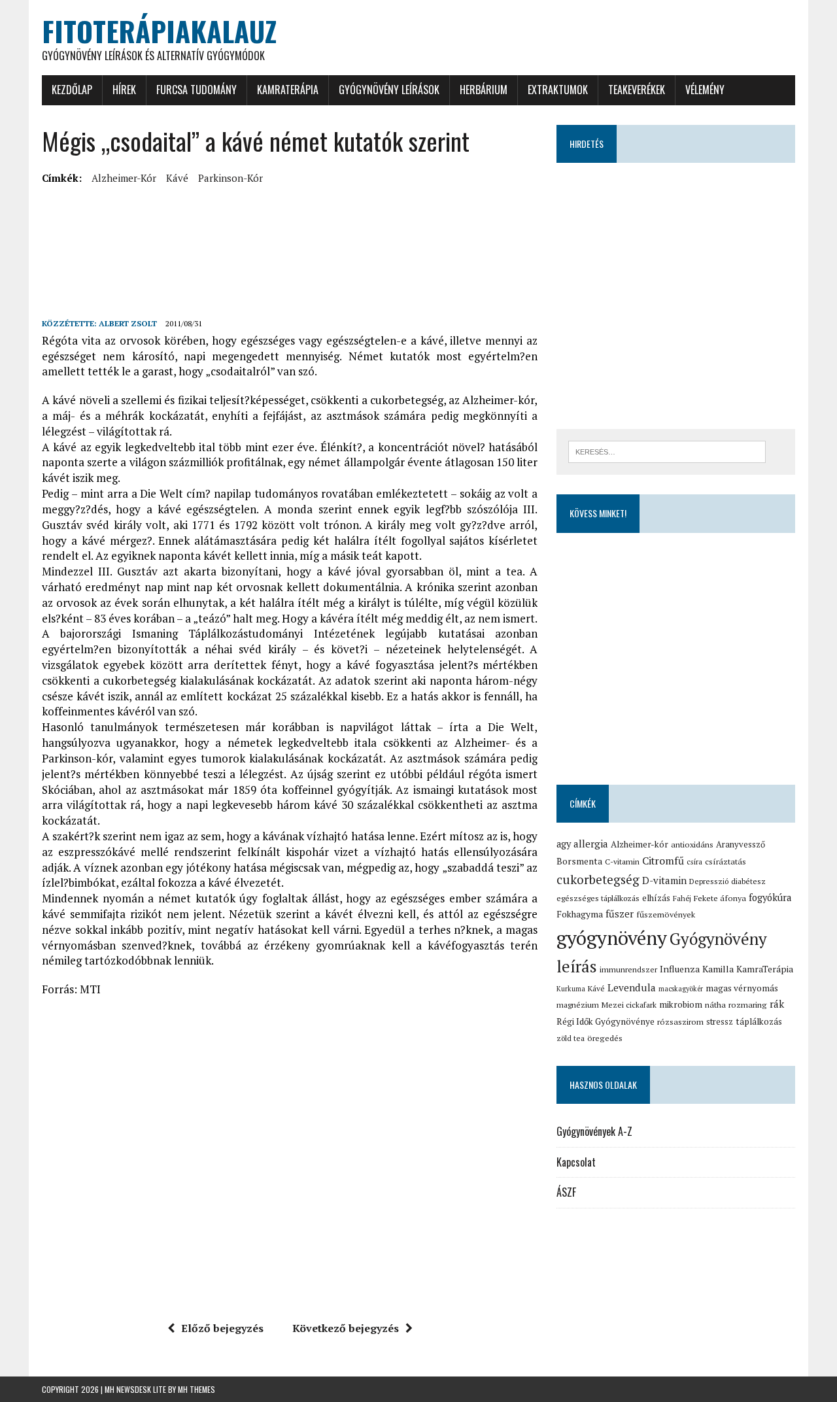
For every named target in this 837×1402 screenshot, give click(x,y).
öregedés (605, 1038)
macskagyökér (680, 988)
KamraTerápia (287, 89)
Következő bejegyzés (345, 1328)
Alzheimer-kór (124, 177)
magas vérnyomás (742, 988)
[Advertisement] (280, 218)
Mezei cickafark (629, 1005)
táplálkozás (759, 1021)
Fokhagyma (579, 914)
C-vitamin (622, 861)
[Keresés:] (667, 450)
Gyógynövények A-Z (594, 1131)
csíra (694, 861)
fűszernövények (665, 914)
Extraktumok (558, 89)
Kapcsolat (576, 1162)
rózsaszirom (680, 1021)
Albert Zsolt (128, 323)
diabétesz (748, 881)
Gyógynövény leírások (389, 89)
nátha (715, 1004)
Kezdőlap (72, 89)
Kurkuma (570, 988)
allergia (590, 843)
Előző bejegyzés (222, 1328)
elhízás (656, 898)
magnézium (577, 1005)
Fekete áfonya (720, 898)
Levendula (631, 987)
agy (563, 844)
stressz (719, 1021)
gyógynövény (611, 937)
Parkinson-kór (230, 177)
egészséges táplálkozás (598, 898)
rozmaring (747, 1004)
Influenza (680, 969)
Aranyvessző (740, 844)
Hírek (124, 89)
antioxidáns (692, 844)
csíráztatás (725, 861)
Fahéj (682, 898)
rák (777, 1003)
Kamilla (718, 969)
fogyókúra (770, 897)
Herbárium (483, 89)
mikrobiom (680, 1004)
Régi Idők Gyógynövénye (605, 1021)
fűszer (620, 913)
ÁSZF (566, 1192)
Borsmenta (579, 861)
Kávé (177, 177)
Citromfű (663, 861)
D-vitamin (664, 880)
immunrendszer (628, 969)
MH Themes (196, 1389)
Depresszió (708, 881)
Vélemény (705, 89)
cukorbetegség (598, 879)
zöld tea (570, 1038)
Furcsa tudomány (196, 89)
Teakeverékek (636, 89)
